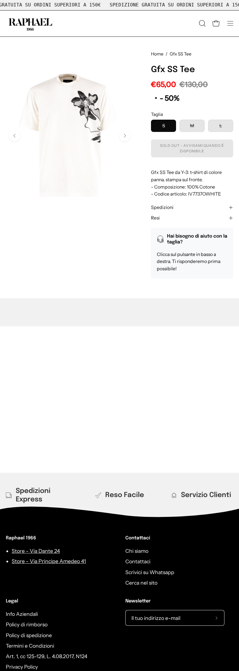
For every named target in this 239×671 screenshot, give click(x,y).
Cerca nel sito (141, 583)
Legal (12, 601)
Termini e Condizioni (30, 646)
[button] (202, 23)
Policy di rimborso (27, 624)
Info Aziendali (22, 614)
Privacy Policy (22, 667)
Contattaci (137, 538)
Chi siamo (136, 551)
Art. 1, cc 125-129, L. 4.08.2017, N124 (46, 656)
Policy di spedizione (29, 635)
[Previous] (14, 136)
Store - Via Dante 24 (36, 551)
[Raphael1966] (30, 23)
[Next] (125, 136)
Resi (155, 218)
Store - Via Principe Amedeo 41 (49, 561)
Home (157, 54)
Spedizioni (162, 207)
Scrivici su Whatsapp (149, 572)
